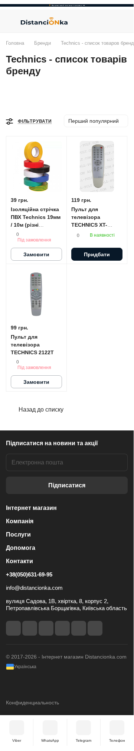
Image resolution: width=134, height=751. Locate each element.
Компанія (19, 521)
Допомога (20, 548)
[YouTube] (62, 628)
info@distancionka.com (34, 588)
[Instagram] (29, 628)
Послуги (18, 534)
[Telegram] (46, 628)
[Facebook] (13, 628)
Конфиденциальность (32, 703)
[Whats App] (95, 628)
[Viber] (78, 628)
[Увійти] (107, 21)
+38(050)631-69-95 (29, 574)
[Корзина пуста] (122, 21)
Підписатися (66, 485)
